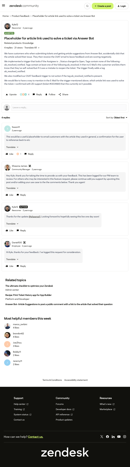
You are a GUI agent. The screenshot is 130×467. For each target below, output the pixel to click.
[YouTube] (118, 436)
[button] (3, 6)
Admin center (12, 289)
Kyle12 (15, 24)
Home (6, 16)
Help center (20, 404)
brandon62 (18, 333)
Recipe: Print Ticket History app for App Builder (28, 295)
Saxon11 (16, 127)
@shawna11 (34, 216)
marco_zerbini (20, 324)
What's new (106, 404)
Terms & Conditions (52, 380)
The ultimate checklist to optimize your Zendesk (29, 285)
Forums (60, 404)
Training (18, 409)
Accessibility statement (76, 380)
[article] (65, 140)
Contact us (19, 419)
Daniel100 (17, 242)
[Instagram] (124, 436)
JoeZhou (17, 342)
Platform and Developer (17, 299)
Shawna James (19, 166)
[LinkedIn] (113, 436)
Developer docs (64, 409)
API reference (63, 414)
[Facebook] (107, 436)
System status (21, 414)
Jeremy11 (17, 361)
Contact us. (35, 437)
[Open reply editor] (65, 107)
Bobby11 (17, 351)
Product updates (64, 419)
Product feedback (20, 16)
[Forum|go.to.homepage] (24, 6)
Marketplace (106, 409)
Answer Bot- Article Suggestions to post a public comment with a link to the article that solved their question (59, 304)
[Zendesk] (65, 455)
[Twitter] (101, 436)
